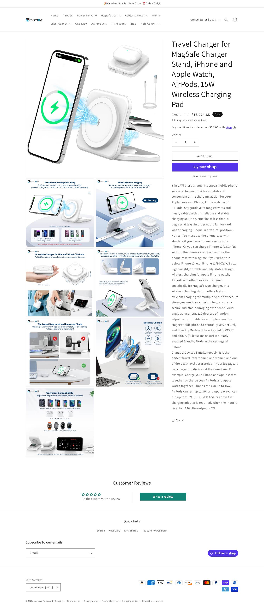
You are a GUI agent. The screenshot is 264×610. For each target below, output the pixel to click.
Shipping (176, 120)
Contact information (152, 601)
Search (101, 530)
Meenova (38, 601)
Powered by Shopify (53, 601)
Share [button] (179, 420)
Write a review (163, 497)
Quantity (176, 134)
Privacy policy (91, 601)
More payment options (205, 176)
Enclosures (131, 530)
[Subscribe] (91, 552)
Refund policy (73, 601)
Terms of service (110, 601)
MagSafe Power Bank (154, 530)
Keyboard (115, 530)
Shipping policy (130, 601)
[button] (87, 15)
